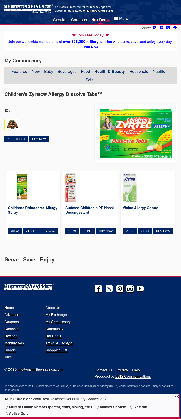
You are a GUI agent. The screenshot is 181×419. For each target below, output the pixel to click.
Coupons (79, 19)
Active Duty (18, 413)
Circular (60, 19)
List (30, 231)
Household (138, 71)
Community (54, 328)
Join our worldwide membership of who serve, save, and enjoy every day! (90, 40)
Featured (19, 71)
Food (85, 71)
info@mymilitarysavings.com (40, 369)
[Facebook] (98, 289)
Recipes (10, 335)
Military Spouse (113, 406)
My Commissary (58, 321)
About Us (52, 307)
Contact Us (103, 370)
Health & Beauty (109, 71)
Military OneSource (100, 11)
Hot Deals (100, 19)
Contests (11, 328)
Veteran (140, 406)
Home (9, 307)
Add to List (16, 139)
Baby (48, 71)
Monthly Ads (14, 342)
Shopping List (56, 349)
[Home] (28, 8)
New (36, 71)
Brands (10, 349)
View (15, 231)
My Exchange (56, 314)
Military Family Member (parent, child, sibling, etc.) (50, 406)
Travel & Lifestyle (58, 342)
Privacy (122, 370)
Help (136, 370)
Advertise (11, 314)
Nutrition (160, 71)
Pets (89, 79)
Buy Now (39, 139)
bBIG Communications (133, 376)
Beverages (67, 71)
